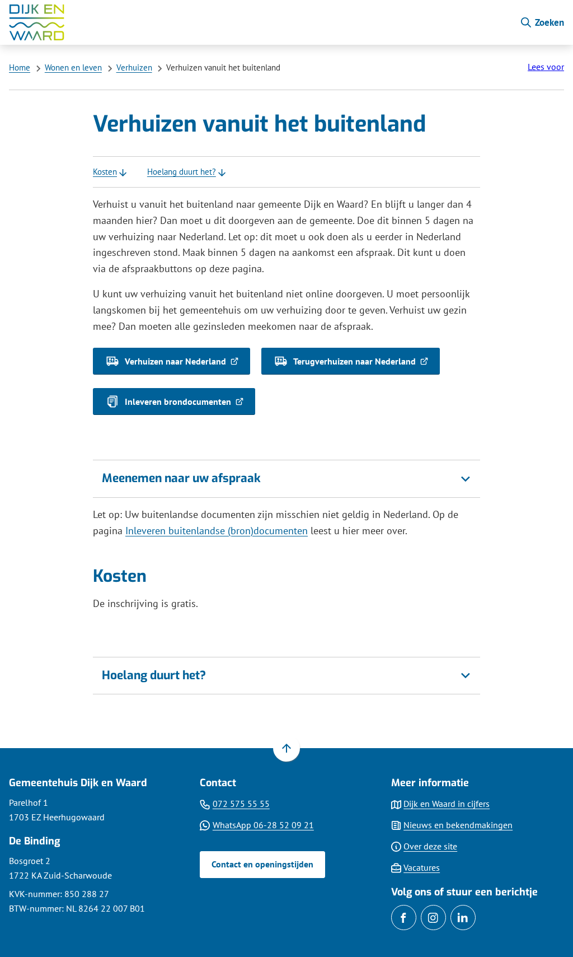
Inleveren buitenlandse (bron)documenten (216, 530)
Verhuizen (134, 67)
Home (19, 67)
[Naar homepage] (259, 22)
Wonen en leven (73, 67)
